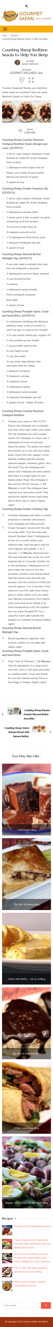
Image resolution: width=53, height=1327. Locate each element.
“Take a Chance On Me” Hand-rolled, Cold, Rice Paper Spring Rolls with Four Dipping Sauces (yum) (32, 1244)
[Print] (21, 79)
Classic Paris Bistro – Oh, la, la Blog (26, 978)
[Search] (46, 1305)
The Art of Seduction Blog (26, 1053)
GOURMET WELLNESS (23, 72)
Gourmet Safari (30, 1321)
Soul (40, 72)
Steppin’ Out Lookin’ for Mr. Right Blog (26, 1202)
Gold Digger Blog (26, 829)
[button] (31, 79)
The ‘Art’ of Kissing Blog (26, 904)
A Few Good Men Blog (26, 1128)
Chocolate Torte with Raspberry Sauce (32, 1226)
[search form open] (26, 6)
